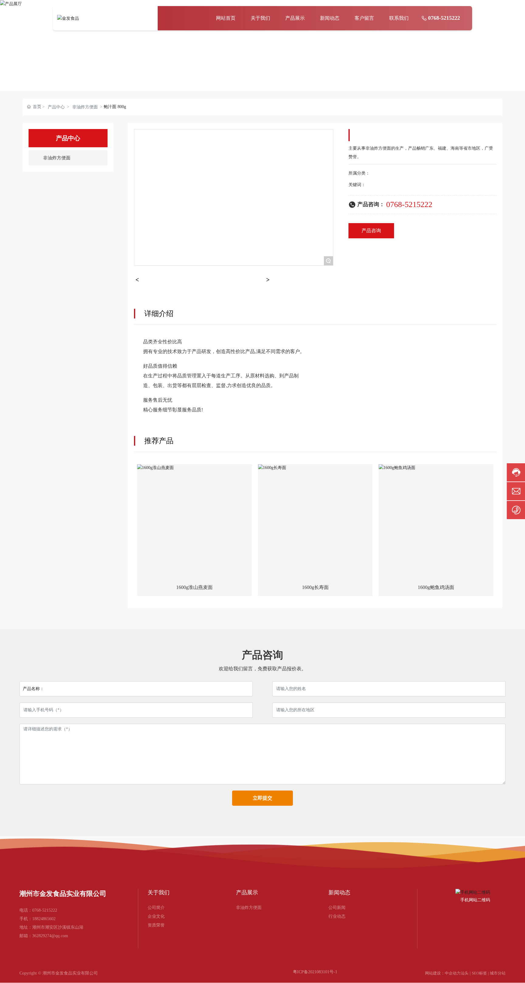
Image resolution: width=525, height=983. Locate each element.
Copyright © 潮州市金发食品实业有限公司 (58, 973)
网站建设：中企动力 (443, 973)
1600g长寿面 (315, 587)
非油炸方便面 (85, 107)
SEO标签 (479, 973)
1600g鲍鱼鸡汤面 (436, 587)
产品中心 (56, 107)
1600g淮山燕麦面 (194, 587)
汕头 (464, 973)
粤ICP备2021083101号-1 (315, 972)
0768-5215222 (444, 18)
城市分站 (498, 973)
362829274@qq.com (50, 936)
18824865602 (44, 919)
